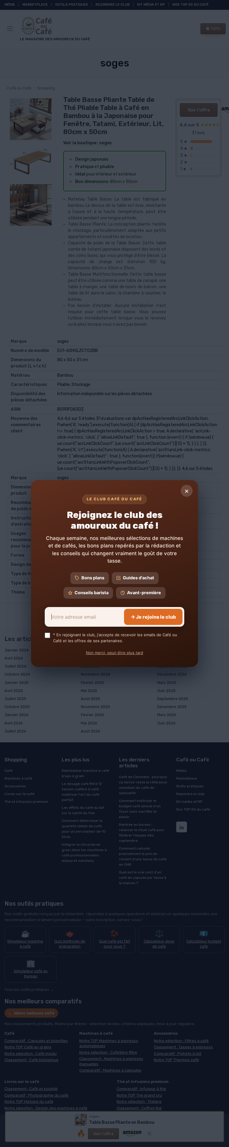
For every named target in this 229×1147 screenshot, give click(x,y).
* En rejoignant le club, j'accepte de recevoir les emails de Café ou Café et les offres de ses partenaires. (115, 637)
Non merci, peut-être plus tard (114, 652)
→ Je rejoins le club (153, 617)
